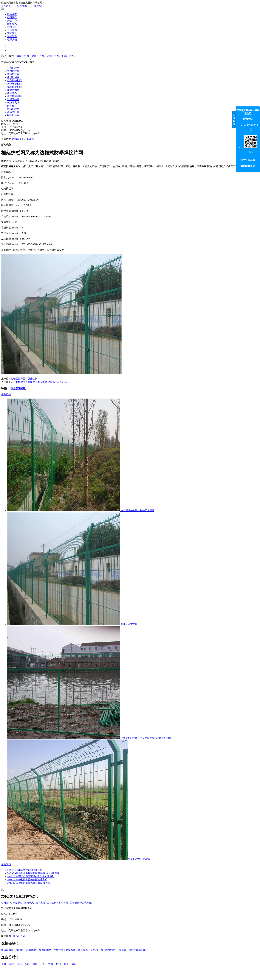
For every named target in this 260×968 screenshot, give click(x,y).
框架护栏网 (18, 388)
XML (23, 936)
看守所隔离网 (14, 96)
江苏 (19, 964)
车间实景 (12, 33)
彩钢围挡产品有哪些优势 (24, 378)
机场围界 (12, 93)
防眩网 (122, 950)
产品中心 (12, 20)
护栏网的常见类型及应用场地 (28, 882)
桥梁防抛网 (13, 90)
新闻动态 (12, 24)
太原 (50, 964)
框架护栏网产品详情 (139, 859)
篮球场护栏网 (14, 83)
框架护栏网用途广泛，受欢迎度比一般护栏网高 (145, 737)
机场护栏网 (68, 56)
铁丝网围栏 (45, 950)
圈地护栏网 (13, 115)
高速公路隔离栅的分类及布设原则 (30, 876)
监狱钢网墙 (7, 950)
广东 (42, 964)
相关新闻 (6, 864)
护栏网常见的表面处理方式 (27, 879)
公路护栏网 (23, 56)
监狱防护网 (13, 99)
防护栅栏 (12, 105)
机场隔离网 (13, 102)
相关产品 (6, 394)
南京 (34, 964)
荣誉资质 (12, 36)
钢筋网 (94, 950)
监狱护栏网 (53, 56)
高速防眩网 (13, 112)
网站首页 (12, 14)
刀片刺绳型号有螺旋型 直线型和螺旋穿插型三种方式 (39, 381)
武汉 (74, 964)
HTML (16, 936)
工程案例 (12, 30)
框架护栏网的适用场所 (24, 870)
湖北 (11, 964)
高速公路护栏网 (129, 624)
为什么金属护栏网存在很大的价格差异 (33, 873)
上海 (3, 964)
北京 (66, 964)
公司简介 (12, 17)
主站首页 (6, 6)
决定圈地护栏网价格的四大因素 (137, 510)
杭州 (58, 964)
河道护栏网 (13, 109)
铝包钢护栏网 (14, 80)
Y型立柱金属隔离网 (64, 950)
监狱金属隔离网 (137, 950)
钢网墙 (19, 950)
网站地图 (38, 6)
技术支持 (12, 27)
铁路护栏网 (38, 56)
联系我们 (22, 6)
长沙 (27, 964)
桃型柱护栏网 (14, 87)
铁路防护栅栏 (108, 950)
